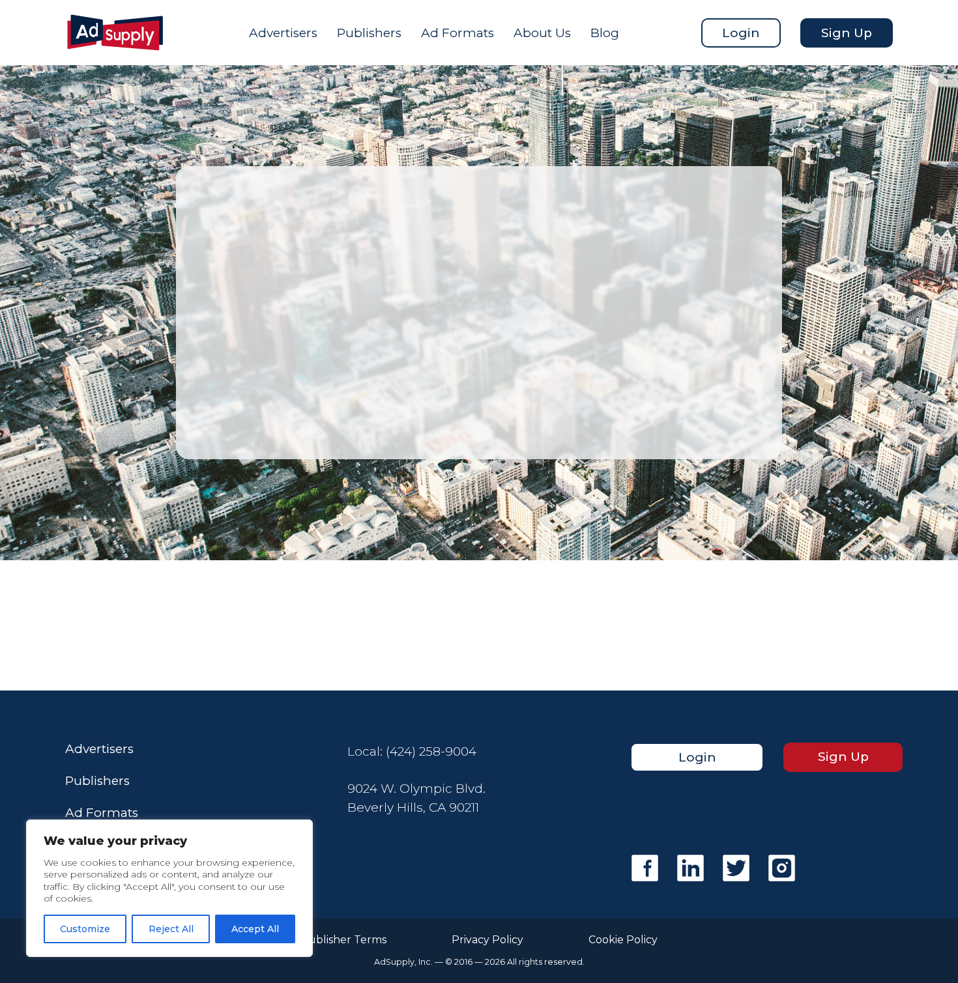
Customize (85, 929)
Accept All (255, 929)
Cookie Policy (623, 940)
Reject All (171, 929)
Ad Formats (457, 32)
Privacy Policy (487, 940)
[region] (169, 888)
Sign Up (846, 32)
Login (741, 32)
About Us (542, 32)
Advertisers (283, 32)
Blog (604, 32)
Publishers (369, 32)
